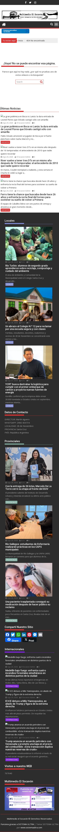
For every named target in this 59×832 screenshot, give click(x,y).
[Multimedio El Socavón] (4, 24)
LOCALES (9, 284)
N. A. (23, 262)
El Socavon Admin (23, 123)
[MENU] (56, 24)
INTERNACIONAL (12, 686)
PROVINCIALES (11, 502)
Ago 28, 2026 (12, 262)
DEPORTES (5, 142)
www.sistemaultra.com (31, 827)
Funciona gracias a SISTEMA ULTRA (17, 824)
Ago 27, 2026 (12, 380)
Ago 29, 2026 (7, 123)
